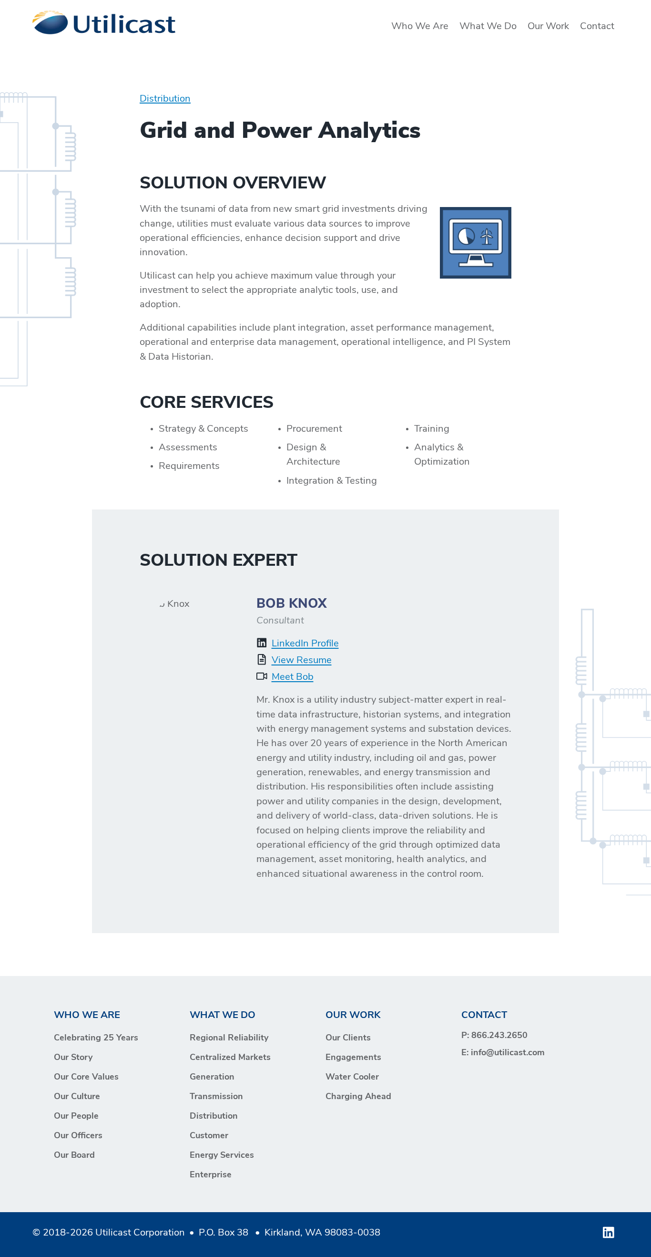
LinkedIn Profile (305, 644)
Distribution (165, 99)
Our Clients (348, 1038)
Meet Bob (293, 677)
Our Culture (77, 1097)
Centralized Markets (230, 1058)
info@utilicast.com (508, 1053)
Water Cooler (352, 1077)
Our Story (73, 1058)
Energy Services (222, 1156)
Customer (209, 1136)
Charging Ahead (358, 1097)
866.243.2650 (499, 1036)
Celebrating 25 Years (96, 1038)
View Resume (302, 660)
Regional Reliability (229, 1038)
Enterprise (211, 1175)
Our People (76, 1116)
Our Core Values (86, 1077)
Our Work (548, 26)
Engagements (353, 1058)
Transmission (216, 1097)
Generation (212, 1077)
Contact (597, 26)
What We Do (488, 26)
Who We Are (419, 26)
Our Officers (78, 1136)
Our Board (74, 1156)
